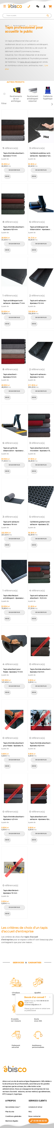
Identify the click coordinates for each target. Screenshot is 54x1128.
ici (30, 1008)
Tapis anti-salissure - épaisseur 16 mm (11, 523)
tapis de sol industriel (29, 62)
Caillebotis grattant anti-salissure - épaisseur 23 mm (40, 523)
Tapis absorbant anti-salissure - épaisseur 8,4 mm (39, 818)
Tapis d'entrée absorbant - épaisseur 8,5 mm (14, 228)
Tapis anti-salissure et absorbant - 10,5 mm (39, 596)
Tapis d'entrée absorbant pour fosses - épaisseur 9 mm (13, 744)
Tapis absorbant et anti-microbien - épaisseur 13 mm (40, 449)
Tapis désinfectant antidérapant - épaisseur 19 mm (13, 597)
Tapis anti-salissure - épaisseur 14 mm (38, 375)
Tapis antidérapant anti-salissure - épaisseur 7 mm (14, 302)
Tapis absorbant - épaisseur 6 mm (10, 375)
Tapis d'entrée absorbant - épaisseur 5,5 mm (40, 670)
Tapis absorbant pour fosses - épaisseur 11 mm (13, 670)
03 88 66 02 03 (40, 1121)
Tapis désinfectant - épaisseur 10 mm (11, 891)
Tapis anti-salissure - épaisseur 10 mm (38, 302)
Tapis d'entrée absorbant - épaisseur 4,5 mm (14, 818)
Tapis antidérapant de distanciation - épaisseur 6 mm (40, 228)
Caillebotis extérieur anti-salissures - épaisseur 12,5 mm (40, 154)
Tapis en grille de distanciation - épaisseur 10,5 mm (13, 449)
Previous (4, 94)
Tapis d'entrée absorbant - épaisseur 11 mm (14, 154)
